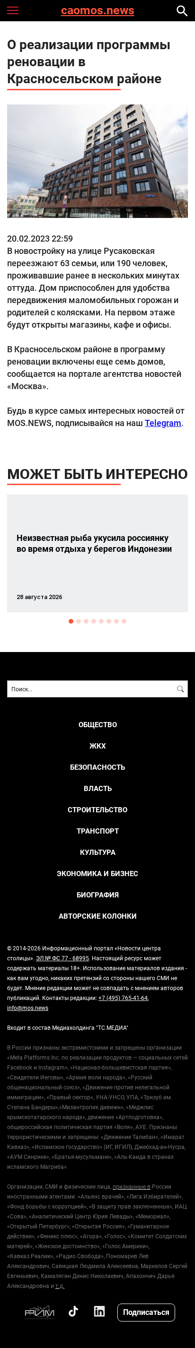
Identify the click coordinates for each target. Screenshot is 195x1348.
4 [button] (93, 621)
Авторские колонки (98, 916)
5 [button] (101, 621)
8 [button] (124, 621)
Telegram (163, 422)
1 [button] (71, 621)
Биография (98, 894)
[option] (97, 553)
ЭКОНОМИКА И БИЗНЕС (97, 873)
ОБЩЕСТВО (98, 724)
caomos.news (97, 10)
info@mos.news (27, 1007)
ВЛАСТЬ (98, 788)
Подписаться (146, 1312)
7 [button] (116, 621)
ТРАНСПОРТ (98, 831)
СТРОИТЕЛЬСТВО (97, 809)
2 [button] (78, 621)
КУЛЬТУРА (97, 852)
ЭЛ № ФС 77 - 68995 (62, 958)
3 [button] (86, 621)
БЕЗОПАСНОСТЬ (97, 767)
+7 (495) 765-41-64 (123, 997)
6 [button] (108, 621)
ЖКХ (97, 745)
